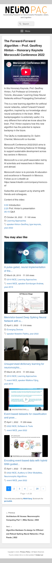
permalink (8, 501)
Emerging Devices (15, 329)
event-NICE (12, 283)
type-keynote (35, 224)
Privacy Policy (25, 552)
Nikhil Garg (27, 498)
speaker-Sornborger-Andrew (30, 283)
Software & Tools (25, 426)
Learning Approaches (16, 220)
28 (37, 488)
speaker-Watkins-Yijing (28, 380)
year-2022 (8, 227)
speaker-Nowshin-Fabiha (18, 333)
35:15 (7, 211)
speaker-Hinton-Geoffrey (17, 224)
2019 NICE (12, 279)
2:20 (6, 208)
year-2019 (8, 286)
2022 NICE (12, 426)
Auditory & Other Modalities (30, 472)
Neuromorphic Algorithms (15, 476)
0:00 (6, 205)
